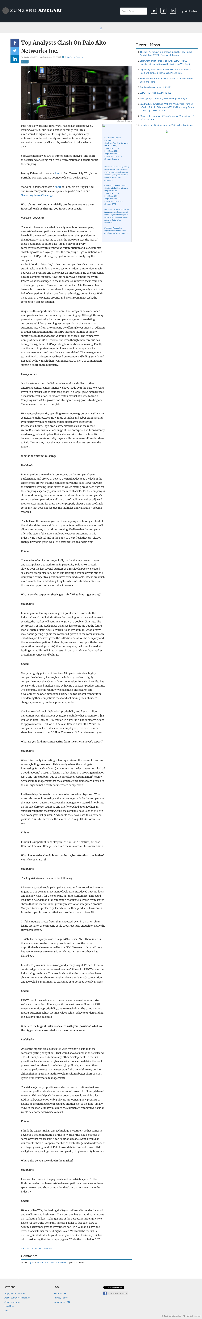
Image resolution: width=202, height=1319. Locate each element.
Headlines (9, 1306)
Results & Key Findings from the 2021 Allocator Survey (166, 125)
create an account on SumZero (51, 1262)
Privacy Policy (61, 1297)
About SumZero (12, 1302)
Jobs (6, 1310)
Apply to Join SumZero (15, 1293)
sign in (31, 1262)
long (57, 173)
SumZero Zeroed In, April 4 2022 (156, 92)
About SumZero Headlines (17, 1297)
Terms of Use (60, 1293)
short (58, 187)
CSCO (24, 62)
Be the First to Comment (73, 57)
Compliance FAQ (62, 1302)
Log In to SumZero (188, 11)
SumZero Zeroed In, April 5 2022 (156, 87)
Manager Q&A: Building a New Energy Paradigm (163, 98)
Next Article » (45, 1248)
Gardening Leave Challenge (37, 195)
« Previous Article (29, 1248)
